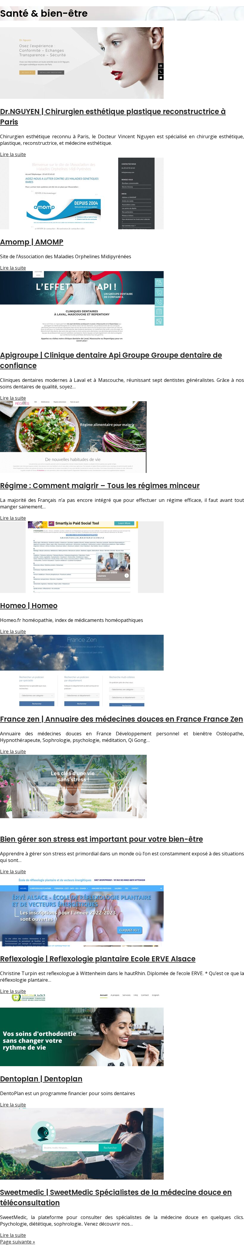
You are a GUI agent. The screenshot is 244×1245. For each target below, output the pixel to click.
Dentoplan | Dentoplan (41, 1079)
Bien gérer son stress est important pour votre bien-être (101, 839)
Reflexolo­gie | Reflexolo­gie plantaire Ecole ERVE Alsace (97, 959)
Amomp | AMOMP (31, 242)
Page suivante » (17, 1241)
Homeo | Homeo (28, 606)
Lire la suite (13, 154)
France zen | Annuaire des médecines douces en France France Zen (121, 719)
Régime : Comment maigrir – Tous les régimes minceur (100, 486)
